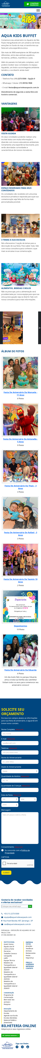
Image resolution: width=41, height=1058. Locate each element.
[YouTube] (27, 1047)
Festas (28, 955)
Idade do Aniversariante (11, 767)
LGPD (6, 958)
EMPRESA (29, 942)
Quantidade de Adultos (15, 776)
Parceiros (7, 951)
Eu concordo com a (17, 851)
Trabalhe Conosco (10, 953)
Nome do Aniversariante (11, 757)
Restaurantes (31, 953)
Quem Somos (9, 944)
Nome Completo (12, 729)
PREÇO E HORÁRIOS (30, 963)
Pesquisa (7, 1004)
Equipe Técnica (9, 960)
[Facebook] (17, 1047)
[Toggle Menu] (38, 10)
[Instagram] (22, 1047)
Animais (29, 951)
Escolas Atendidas (10, 1018)
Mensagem (6, 810)
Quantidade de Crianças (15, 785)
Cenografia (8, 956)
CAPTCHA (5, 857)
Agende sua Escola (11, 1015)
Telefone (9, 748)
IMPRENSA (30, 966)
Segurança (30, 958)
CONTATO (29, 968)
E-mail (8, 739)
